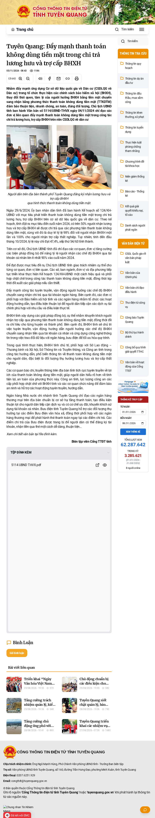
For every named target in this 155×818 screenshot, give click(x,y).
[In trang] (76, 78)
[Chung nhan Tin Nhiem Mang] (77, 809)
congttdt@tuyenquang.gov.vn (29, 781)
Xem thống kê (133, 431)
